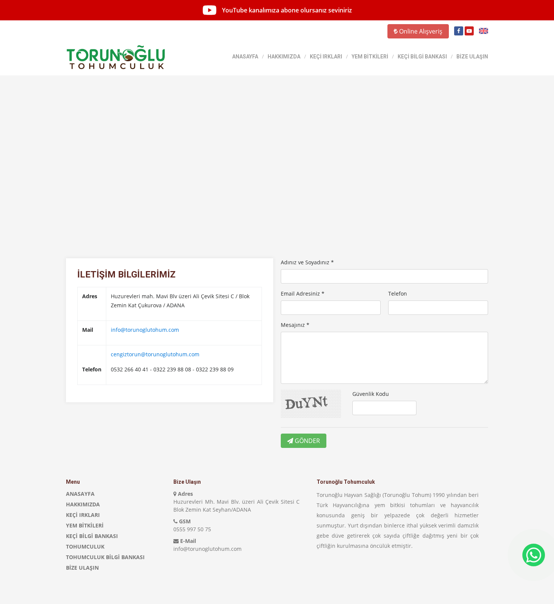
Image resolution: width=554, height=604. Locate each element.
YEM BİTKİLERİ (370, 57)
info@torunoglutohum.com (145, 329)
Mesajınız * (295, 324)
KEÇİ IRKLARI (326, 57)
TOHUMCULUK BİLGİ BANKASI (105, 557)
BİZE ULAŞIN (472, 57)
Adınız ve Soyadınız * (307, 262)
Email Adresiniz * (302, 293)
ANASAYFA (245, 57)
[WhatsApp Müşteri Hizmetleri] (533, 555)
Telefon (397, 293)
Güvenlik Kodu (370, 393)
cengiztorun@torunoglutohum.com (155, 354)
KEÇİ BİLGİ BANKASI (422, 57)
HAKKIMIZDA (284, 57)
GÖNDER (306, 441)
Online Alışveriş (420, 31)
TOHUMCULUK (85, 546)
